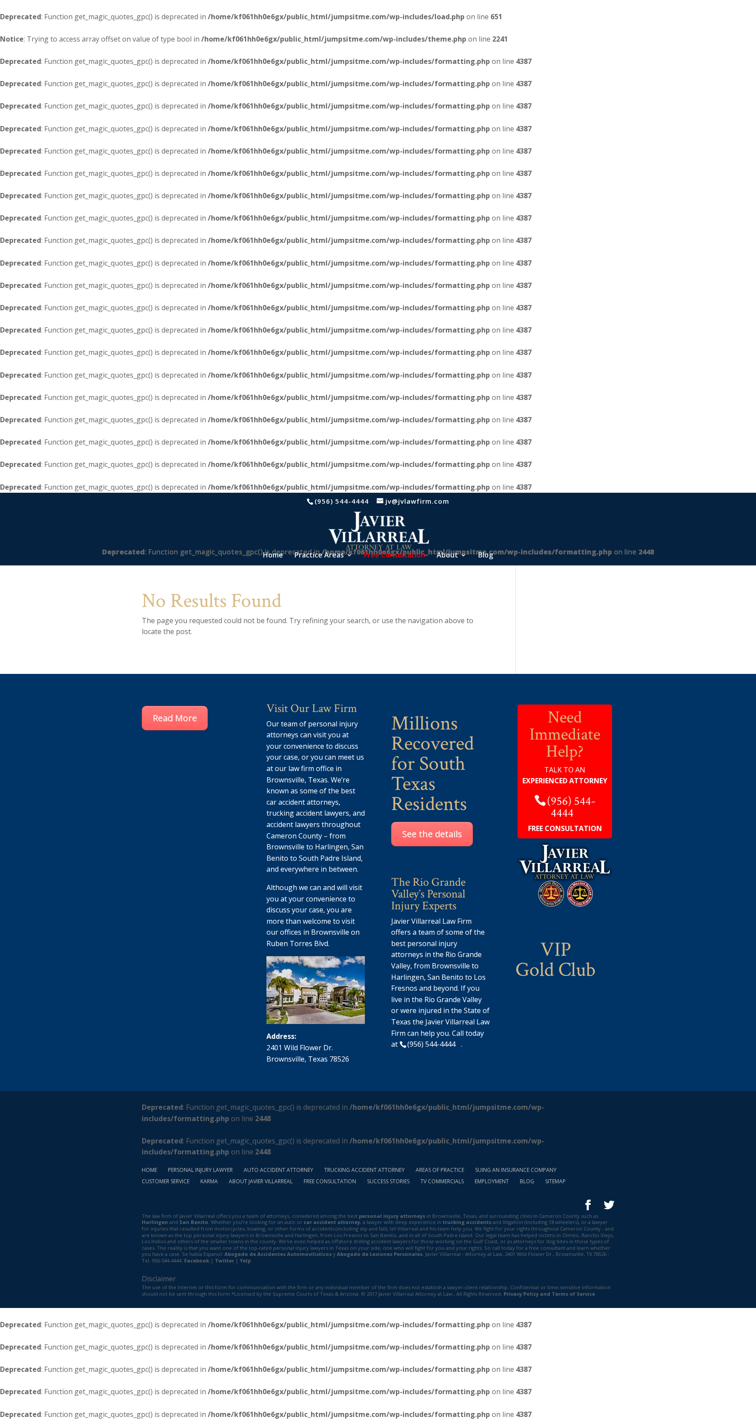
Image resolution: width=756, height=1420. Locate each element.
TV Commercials (442, 1181)
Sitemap (555, 1181)
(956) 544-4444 (342, 501)
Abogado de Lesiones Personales (380, 1254)
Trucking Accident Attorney (364, 1170)
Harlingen (331, 847)
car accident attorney (332, 1222)
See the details (432, 834)
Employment (492, 1181)
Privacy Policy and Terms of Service (549, 1293)
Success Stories (388, 1181)
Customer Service (165, 1181)
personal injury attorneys (392, 1216)
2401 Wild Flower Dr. (299, 1047)
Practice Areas (319, 556)
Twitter (224, 1260)
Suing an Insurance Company (515, 1170)
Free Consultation (330, 1181)
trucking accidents (467, 1222)
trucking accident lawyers (307, 813)
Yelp (245, 1260)
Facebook (196, 1260)
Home (273, 556)
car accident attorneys (302, 802)
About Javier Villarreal (261, 1181)
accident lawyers (293, 824)
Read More (175, 718)
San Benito (193, 1222)
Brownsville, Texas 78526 (307, 1059)
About (447, 556)
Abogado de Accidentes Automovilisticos (278, 1254)
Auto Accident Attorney (278, 1170)
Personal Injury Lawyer (200, 1170)
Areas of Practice (440, 1170)
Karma (209, 1181)
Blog (485, 556)
